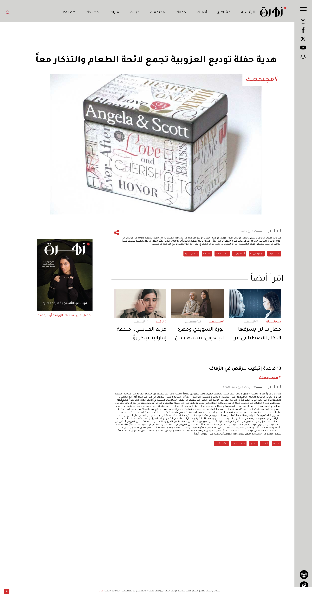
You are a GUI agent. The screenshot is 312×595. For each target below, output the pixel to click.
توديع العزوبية (256, 254)
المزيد (101, 591)
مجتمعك (157, 13)
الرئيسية (248, 13)
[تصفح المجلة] (304, 585)
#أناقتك (160, 322)
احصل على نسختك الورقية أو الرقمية (64, 315)
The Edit (68, 13)
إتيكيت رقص (221, 443)
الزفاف (265, 443)
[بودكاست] (304, 574)
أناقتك (202, 13)
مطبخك (92, 13)
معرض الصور (191, 254)
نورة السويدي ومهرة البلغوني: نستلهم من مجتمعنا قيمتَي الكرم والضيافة (199, 335)
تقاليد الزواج (274, 254)
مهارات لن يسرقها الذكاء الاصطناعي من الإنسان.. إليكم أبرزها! (256, 335)
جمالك (181, 13)
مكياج (253, 443)
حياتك (134, 13)
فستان (276, 443)
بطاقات (206, 254)
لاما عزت (272, 231)
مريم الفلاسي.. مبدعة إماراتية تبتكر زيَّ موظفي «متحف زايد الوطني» (141, 335)
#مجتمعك (273, 322)
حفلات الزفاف (222, 254)
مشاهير (224, 13)
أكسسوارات (239, 254)
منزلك (114, 13)
